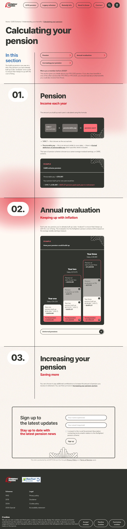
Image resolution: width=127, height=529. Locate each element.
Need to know (83, 5)
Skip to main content (7, 1)
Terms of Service (86, 460)
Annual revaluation (84, 55)
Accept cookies (86, 523)
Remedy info (67, 5)
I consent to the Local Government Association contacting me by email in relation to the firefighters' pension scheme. (86, 433)
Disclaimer (32, 499)
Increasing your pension (52, 63)
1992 (7, 496)
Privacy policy (34, 496)
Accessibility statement (37, 508)
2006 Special (10, 508)
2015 (7, 499)
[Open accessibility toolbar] (117, 5)
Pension (45, 55)
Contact (99, 5)
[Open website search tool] (109, 5)
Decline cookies (101, 523)
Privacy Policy (72, 460)
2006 (8, 504)
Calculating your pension (52, 22)
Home (8, 22)
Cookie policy (34, 504)
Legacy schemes (48, 5)
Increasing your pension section (85, 386)
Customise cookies (117, 523)
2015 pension (30, 5)
